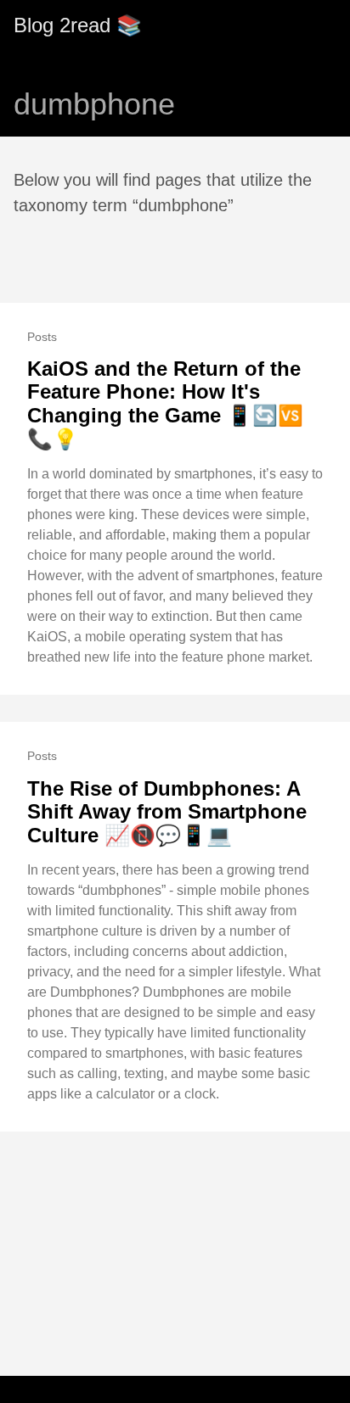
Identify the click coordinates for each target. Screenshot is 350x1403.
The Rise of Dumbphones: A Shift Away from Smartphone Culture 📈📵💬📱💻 (167, 812)
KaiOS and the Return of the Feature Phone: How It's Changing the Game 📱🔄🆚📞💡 (165, 403)
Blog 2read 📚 (78, 25)
